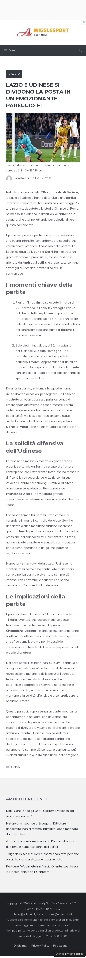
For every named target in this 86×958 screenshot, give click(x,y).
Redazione (60, 945)
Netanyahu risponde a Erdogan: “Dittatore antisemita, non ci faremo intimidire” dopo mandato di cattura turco (42, 828)
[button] (80, 50)
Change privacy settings (69, 953)
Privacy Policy (40, 945)
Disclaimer (20, 945)
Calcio (14, 73)
